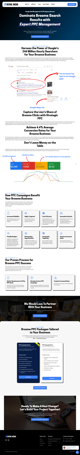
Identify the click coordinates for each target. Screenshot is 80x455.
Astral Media (14, 451)
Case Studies (46, 4)
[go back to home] (11, 436)
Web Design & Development (53, 438)
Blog (39, 4)
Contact (53, 4)
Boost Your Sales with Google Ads (40, 36)
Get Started (28, 377)
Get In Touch (72, 4)
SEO (49, 445)
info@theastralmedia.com (70, 441)
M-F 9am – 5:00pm (68, 438)
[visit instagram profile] (8, 440)
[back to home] (10, 4)
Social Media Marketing (52, 441)
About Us (27, 4)
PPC (49, 443)
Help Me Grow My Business (40, 387)
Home (41, 438)
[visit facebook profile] (6, 440)
